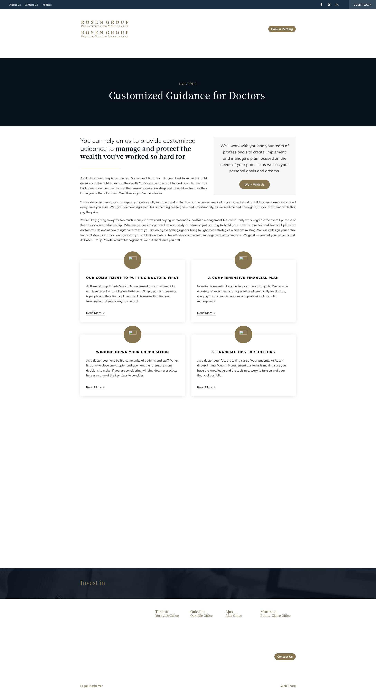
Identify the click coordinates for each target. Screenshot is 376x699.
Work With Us (255, 184)
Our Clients (157, 24)
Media (240, 30)
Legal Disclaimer (91, 686)
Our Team (210, 24)
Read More (93, 313)
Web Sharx (288, 686)
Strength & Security (186, 24)
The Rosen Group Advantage (245, 24)
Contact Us (256, 30)
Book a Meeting (282, 29)
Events (226, 30)
